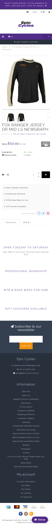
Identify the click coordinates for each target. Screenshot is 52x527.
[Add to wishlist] (3, 175)
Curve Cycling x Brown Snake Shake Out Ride (26, 458)
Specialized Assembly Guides (26, 441)
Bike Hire (26, 392)
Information (10, 222)
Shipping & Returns (26, 414)
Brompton (26, 449)
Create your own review (36, 134)
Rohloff (26, 445)
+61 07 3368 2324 (27, 369)
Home (4, 47)
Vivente (26, 453)
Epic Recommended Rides (26, 467)
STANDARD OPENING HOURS (26, 426)
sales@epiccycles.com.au (27, 373)
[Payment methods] (8, 507)
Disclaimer (26, 403)
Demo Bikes (26, 463)
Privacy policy (26, 407)
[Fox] (45, 144)
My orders (26, 485)
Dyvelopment (31, 522)
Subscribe (26, 346)
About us (26, 395)
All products (26, 497)
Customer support (26, 418)
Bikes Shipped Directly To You (26, 437)
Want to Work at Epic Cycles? (26, 434)
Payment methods (26, 411)
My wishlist (26, 493)
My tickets (26, 489)
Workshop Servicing (26, 430)
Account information (26, 482)
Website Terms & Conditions (26, 399)
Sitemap (26, 422)
